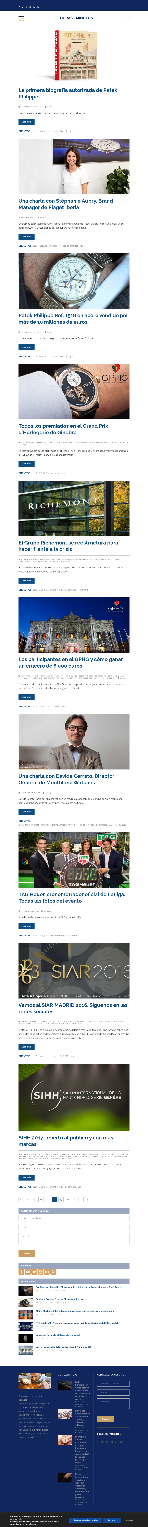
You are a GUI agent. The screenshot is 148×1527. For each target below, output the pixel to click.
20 (68, 1200)
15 (34, 1200)
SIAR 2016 (70, 1056)
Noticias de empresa (48, 131)
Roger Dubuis (31, 561)
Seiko (75, 678)
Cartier (56, 559)
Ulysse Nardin (102, 678)
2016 (35, 131)
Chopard (55, 676)
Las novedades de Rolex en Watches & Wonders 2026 (63, 1347)
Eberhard (41, 442)
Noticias (25, 107)
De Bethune (83, 676)
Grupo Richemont (47, 590)
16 (41, 1200)
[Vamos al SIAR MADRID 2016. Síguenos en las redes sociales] (74, 970)
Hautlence (23, 1156)
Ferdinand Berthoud (56, 442)
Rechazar (112, 1520)
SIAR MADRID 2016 (117, 825)
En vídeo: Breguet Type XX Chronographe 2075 (60, 1299)
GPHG (42, 473)
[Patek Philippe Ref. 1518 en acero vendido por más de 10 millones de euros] (74, 281)
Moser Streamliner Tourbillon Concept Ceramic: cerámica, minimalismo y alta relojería (82, 1485)
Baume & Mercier (45, 559)
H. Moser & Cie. (35, 678)
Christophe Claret (68, 676)
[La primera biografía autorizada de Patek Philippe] (74, 56)
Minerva (71, 825)
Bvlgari (46, 676)
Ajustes (129, 1520)
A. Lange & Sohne (29, 559)
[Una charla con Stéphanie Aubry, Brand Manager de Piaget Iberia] (74, 166)
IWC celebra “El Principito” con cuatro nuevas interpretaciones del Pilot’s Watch (77, 1323)
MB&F (85, 442)
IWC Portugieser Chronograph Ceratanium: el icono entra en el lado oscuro (82, 1390)
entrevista (53, 246)
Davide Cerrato (32, 825)
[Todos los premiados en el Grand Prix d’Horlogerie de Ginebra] (74, 391)
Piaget (33, 217)
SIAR (62, 1056)
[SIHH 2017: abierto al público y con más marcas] (74, 1097)
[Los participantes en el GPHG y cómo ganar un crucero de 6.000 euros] (74, 625)
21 (74, 1200)
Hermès (46, 678)
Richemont (83, 590)
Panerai (119, 559)
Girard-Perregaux (74, 442)
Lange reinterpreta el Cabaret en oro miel (58, 1335)
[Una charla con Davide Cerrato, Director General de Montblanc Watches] (74, 741)
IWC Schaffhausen (69, 559)
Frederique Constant (67, 1022)
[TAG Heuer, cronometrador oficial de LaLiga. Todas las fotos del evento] (74, 860)
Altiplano (43, 246)
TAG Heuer (113, 442)
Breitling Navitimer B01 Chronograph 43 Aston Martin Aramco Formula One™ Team (78, 1287)
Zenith (112, 678)
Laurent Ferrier (72, 1156)
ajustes (32, 1524)
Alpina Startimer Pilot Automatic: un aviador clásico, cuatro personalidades (75, 1311)
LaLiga (42, 935)
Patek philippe (66, 131)
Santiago (50, 107)
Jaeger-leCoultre (87, 559)
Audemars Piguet (29, 442)
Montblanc (94, 442)
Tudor (121, 442)
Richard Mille (114, 1156)
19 (61, 1200)
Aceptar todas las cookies (86, 1520)
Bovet (40, 676)
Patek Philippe (36, 107)
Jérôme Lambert (58, 825)
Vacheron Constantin (48, 561)
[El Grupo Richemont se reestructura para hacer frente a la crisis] (74, 508)
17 (48, 1200)
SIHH (80, 1187)
